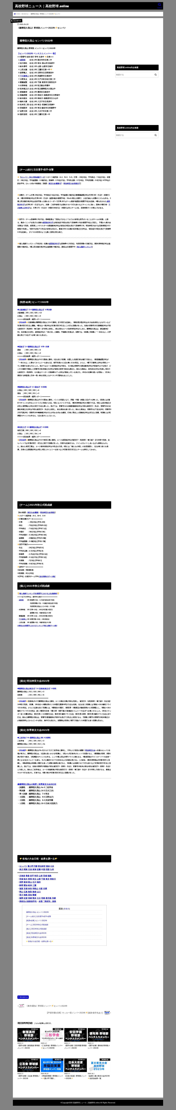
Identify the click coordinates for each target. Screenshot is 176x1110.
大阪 (41, 889)
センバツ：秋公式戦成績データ (32, 177)
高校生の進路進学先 (28, 901)
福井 (39, 882)
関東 (26, 869)
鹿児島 (48, 898)
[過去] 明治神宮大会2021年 (36, 933)
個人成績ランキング (84, 247)
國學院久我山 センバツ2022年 (37, 912)
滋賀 (21, 889)
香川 (21, 895)
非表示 (66, 909)
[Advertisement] (64, 140)
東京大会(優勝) (54, 183)
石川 (34, 882)
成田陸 (22, 60)
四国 (47, 869)
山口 (39, 892)
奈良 (30, 889)
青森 (28, 876)
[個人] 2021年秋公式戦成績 (36, 929)
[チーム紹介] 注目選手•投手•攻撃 (38, 916)
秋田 (36, 876)
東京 (47, 879)
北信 (30, 869)
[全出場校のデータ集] (47, 576)
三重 (34, 885)
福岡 (21, 898)
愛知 (26, 885)
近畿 (39, 869)
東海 (34, 869)
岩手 (32, 876)
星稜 (20, 347)
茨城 (21, 879)
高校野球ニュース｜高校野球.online (42, 6)
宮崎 (43, 898)
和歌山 (35, 889)
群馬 (30, 879)
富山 (30, 882)
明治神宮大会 (90, 750)
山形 (41, 876)
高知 (36, 387)
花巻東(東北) (43, 689)
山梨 (39, 879)
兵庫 (45, 889)
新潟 (26, 882)
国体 (48, 866)
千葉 (43, 879)
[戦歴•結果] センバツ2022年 (36, 921)
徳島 (26, 895)
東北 (21, 869)
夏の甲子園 (32, 866)
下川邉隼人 (24, 76)
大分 (39, 898)
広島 (26, 892)
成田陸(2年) (47, 222)
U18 (52, 866)
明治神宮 (41, 866)
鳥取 (30, 892)
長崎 (30, 898)
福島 (49, 876)
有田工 (21, 427)
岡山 (21, 892)
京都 (26, 889)
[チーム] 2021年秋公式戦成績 (37, 925)
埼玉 (34, 879)
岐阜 (30, 885)
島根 (34, 892)
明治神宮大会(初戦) (71, 183)
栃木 (26, 879)
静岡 (21, 885)
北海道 (22, 876)
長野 (21, 882)
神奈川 (53, 879)
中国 (43, 869)
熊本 (34, 898)
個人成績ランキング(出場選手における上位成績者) (38, 593)
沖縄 (54, 898)
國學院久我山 (37, 310)
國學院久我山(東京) (26, 689)
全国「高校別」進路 (47, 901)
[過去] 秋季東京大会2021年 (36, 937)
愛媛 (34, 895)
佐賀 (26, 898)
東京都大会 (24, 997)
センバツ (23, 866)
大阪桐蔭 (22, 310)
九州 (52, 869)
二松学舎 (22, 738)
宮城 (45, 876)
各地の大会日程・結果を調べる (40, 941)
